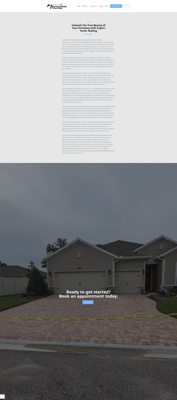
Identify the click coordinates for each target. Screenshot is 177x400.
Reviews (101, 6)
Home (78, 6)
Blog (106, 6)
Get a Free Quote (116, 6)
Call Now (126, 6)
